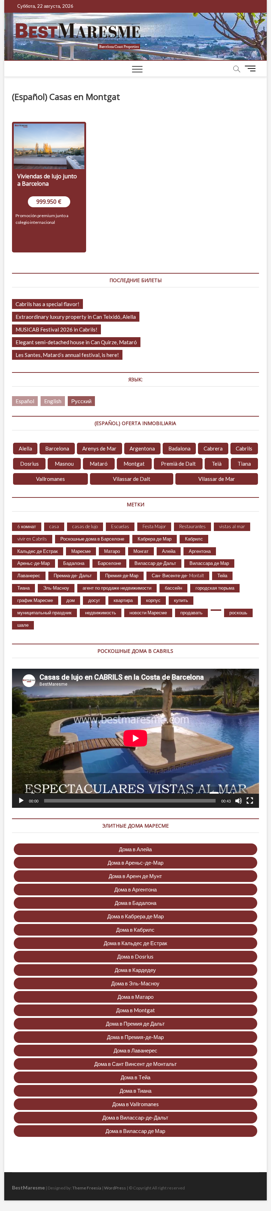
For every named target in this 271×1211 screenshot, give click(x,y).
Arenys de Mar (99, 448)
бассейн (173, 588)
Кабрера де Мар (154, 539)
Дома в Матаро (135, 997)
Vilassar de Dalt (131, 479)
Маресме (81, 551)
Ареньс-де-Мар (33, 563)
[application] (135, 738)
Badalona (179, 448)
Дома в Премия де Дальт (135, 1023)
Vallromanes (50, 479)
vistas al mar (232, 526)
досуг (94, 600)
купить (181, 600)
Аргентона (200, 551)
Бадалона (73, 563)
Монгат (141, 551)
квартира (123, 600)
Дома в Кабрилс (135, 929)
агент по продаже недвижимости (117, 588)
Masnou (64, 463)
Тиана (23, 588)
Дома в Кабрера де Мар (135, 916)
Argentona (142, 448)
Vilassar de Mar (216, 479)
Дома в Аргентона (135, 889)
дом (70, 600)
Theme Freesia (86, 1188)
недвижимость (100, 612)
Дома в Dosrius (135, 956)
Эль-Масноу (56, 588)
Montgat (134, 463)
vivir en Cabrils (32, 539)
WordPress (115, 1188)
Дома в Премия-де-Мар (135, 1037)
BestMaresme (28, 1188)
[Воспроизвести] (21, 800)
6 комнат (26, 526)
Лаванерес (28, 575)
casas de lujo (85, 526)
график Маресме (35, 600)
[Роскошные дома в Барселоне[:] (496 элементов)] (216, 610)
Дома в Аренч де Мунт (135, 876)
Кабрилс (194, 539)
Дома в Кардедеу (135, 970)
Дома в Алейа (135, 849)
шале (23, 625)
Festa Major (154, 526)
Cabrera (213, 448)
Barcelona (57, 448)
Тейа (222, 575)
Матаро (112, 551)
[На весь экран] (249, 800)
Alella (25, 448)
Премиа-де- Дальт (73, 575)
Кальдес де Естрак (37, 551)
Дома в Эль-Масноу (135, 983)
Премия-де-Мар (121, 575)
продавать (191, 612)
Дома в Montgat (135, 1010)
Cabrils (244, 448)
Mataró (99, 463)
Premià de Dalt (178, 463)
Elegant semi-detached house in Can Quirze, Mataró (76, 342)
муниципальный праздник (44, 612)
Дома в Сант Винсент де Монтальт (135, 1064)
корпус (153, 600)
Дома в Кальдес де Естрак (135, 943)
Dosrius (29, 463)
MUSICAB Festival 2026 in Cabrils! (56, 329)
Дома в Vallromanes (135, 1104)
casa (54, 526)
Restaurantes (192, 526)
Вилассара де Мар (209, 563)
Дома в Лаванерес (135, 1050)
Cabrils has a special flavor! (47, 304)
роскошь (238, 612)
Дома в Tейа (135, 1077)
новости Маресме (148, 612)
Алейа (168, 551)
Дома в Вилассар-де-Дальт (135, 1117)
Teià (217, 463)
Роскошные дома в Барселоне (92, 539)
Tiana (244, 463)
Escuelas (120, 526)
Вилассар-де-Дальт (155, 563)
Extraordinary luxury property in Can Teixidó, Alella (76, 317)
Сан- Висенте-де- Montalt (178, 575)
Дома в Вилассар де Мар (135, 1131)
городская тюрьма (214, 588)
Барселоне (109, 563)
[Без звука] (238, 800)
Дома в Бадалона (135, 903)
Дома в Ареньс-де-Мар (135, 862)
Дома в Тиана (135, 1090)
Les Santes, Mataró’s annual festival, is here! (67, 355)
